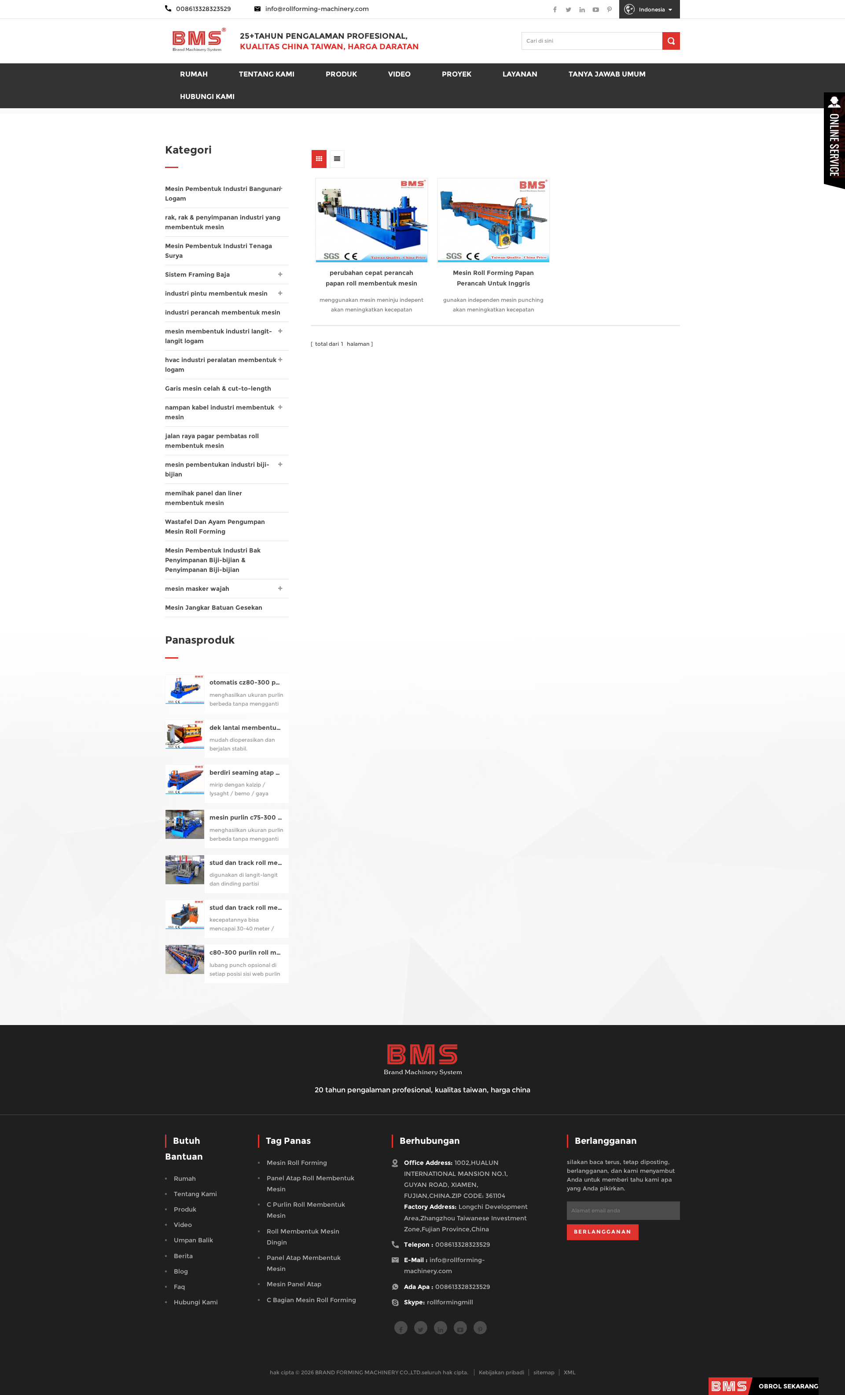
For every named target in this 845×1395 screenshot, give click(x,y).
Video (399, 74)
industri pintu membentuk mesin (216, 293)
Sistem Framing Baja (197, 274)
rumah (194, 74)
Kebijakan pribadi (501, 1372)
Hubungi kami (207, 96)
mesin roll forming (297, 1163)
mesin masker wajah (197, 589)
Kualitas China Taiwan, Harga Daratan (329, 46)
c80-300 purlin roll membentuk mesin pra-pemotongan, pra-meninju (246, 952)
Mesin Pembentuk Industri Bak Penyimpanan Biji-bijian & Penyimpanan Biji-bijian (213, 560)
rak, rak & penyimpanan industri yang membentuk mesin (222, 222)
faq (179, 1287)
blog (181, 1271)
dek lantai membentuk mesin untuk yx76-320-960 (246, 728)
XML (570, 1372)
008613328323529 (462, 1245)
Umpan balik (193, 1240)
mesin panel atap (294, 1284)
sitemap (544, 1372)
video (183, 1225)
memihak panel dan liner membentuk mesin (203, 498)
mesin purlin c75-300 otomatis (246, 817)
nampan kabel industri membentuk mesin (219, 412)
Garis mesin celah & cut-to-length (218, 388)
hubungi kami (196, 1302)
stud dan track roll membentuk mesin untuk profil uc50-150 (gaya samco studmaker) (246, 863)
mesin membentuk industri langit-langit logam (218, 336)
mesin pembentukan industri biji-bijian (217, 469)
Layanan (520, 74)
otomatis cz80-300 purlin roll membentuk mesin (246, 682)
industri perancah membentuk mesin (222, 312)
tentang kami (195, 1194)
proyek (456, 74)
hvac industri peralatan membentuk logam (220, 364)
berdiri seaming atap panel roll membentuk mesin (246, 772)
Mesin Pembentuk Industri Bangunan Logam (222, 193)
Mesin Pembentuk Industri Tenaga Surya (218, 251)
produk (341, 74)
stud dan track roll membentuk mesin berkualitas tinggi (246, 907)
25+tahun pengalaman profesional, (324, 36)
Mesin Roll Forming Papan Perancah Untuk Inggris (493, 278)
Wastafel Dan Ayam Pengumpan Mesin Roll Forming (215, 526)
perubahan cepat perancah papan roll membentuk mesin (371, 278)
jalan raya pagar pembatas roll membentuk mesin (212, 441)
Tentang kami (266, 74)
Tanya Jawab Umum (607, 74)
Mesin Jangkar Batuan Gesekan (213, 607)
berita (183, 1256)
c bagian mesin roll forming (311, 1300)
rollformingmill (450, 1302)
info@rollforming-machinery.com (317, 9)
